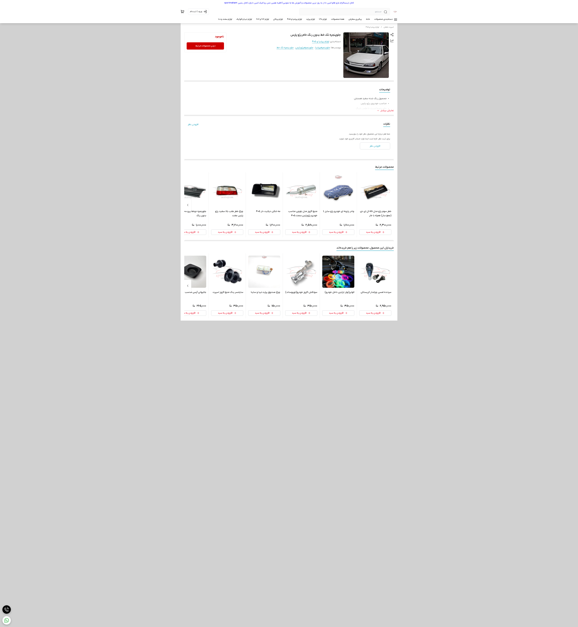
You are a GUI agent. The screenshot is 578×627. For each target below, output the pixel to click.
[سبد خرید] (182, 11)
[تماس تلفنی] (6, 609)
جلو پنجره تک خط (285, 47)
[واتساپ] (6, 620)
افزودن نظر (193, 124)
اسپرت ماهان (389, 27)
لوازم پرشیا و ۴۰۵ (372, 27)
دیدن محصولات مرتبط (205, 45)
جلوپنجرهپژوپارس (304, 47)
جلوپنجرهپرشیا (322, 47)
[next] (187, 205)
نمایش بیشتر (387, 110)
